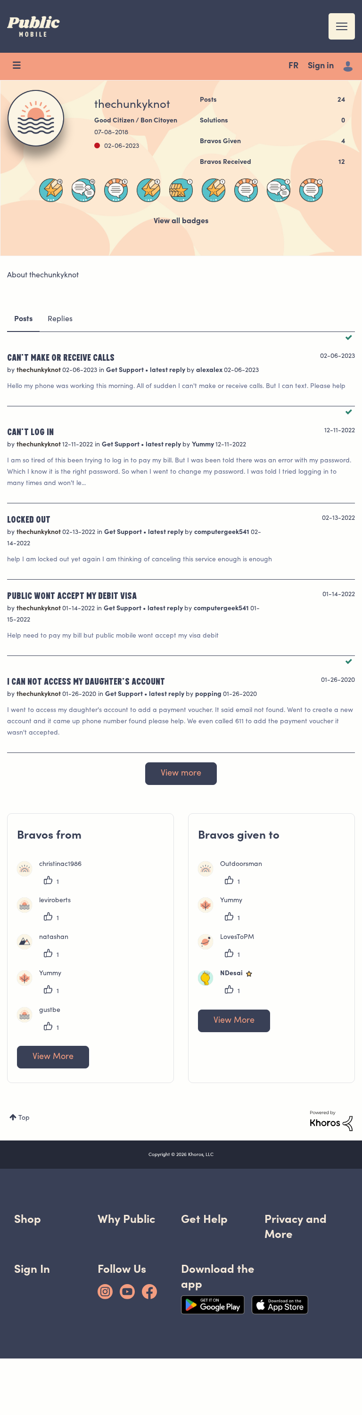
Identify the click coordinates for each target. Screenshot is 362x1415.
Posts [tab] (23, 319)
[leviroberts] (47, 910)
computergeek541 (222, 532)
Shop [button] (27, 1219)
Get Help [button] (204, 1219)
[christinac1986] (53, 874)
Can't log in (30, 431)
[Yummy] (42, 983)
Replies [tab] (60, 319)
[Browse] (21, 66)
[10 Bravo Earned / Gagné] (51, 190)
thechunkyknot (39, 370)
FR (293, 66)
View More (53, 1057)
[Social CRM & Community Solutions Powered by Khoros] (331, 1121)
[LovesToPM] (229, 947)
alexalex (210, 370)
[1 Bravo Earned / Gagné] (213, 190)
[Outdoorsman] (233, 874)
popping (209, 694)
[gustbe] (42, 1020)
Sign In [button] (32, 1268)
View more (181, 773)
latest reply (168, 370)
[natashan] (46, 947)
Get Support (125, 370)
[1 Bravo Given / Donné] (181, 190)
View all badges (181, 221)
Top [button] (24, 1118)
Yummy (203, 445)
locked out (28, 519)
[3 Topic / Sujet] (246, 190)
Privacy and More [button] (295, 1226)
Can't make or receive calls (61, 357)
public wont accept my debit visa (72, 595)
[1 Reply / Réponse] (278, 190)
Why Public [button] (126, 1219)
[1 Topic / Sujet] (311, 190)
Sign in (321, 66)
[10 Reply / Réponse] (83, 190)
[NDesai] (229, 983)
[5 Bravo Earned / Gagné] (148, 190)
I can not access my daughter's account (86, 681)
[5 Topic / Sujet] (116, 190)
